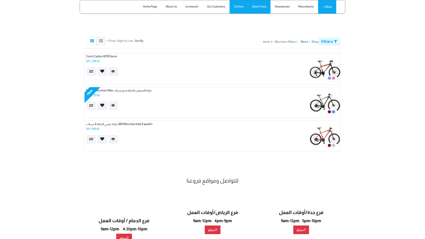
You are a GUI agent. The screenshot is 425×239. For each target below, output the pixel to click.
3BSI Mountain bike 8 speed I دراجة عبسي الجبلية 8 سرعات (119, 124)
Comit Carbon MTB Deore (101, 56)
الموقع (301, 229)
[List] (92, 41)
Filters (327, 41)
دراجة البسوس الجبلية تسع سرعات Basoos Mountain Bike (119, 90)
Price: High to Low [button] (120, 40)
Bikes (304, 41)
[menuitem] (306, 6)
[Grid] (101, 41)
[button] (113, 71)
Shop (315, 41)
